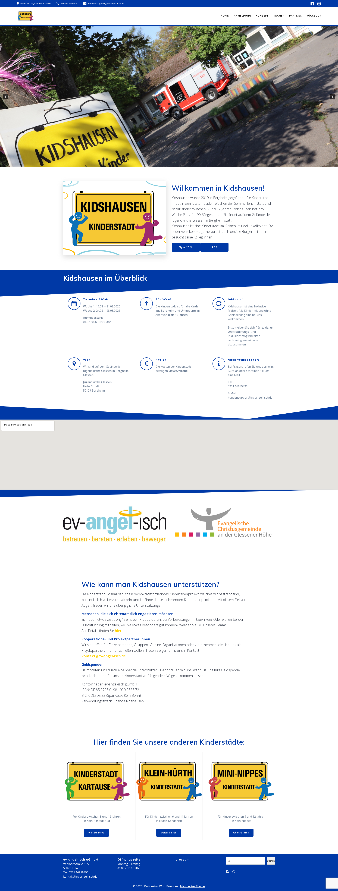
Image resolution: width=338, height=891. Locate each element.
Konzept (262, 15)
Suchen (271, 860)
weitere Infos (96, 832)
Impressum (180, 859)
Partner (295, 15)
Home (225, 15)
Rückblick (313, 15)
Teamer (278, 15)
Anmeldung (242, 15)
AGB (214, 247)
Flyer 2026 (186, 247)
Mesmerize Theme (192, 886)
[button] (5, 96)
